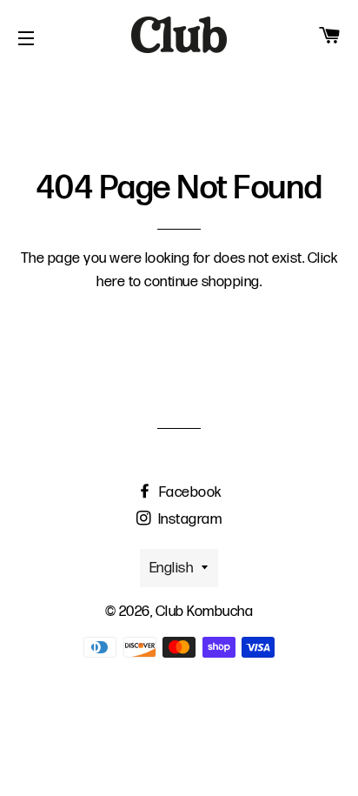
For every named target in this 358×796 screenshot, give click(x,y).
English (171, 568)
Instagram (188, 519)
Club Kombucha (205, 611)
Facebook (189, 492)
